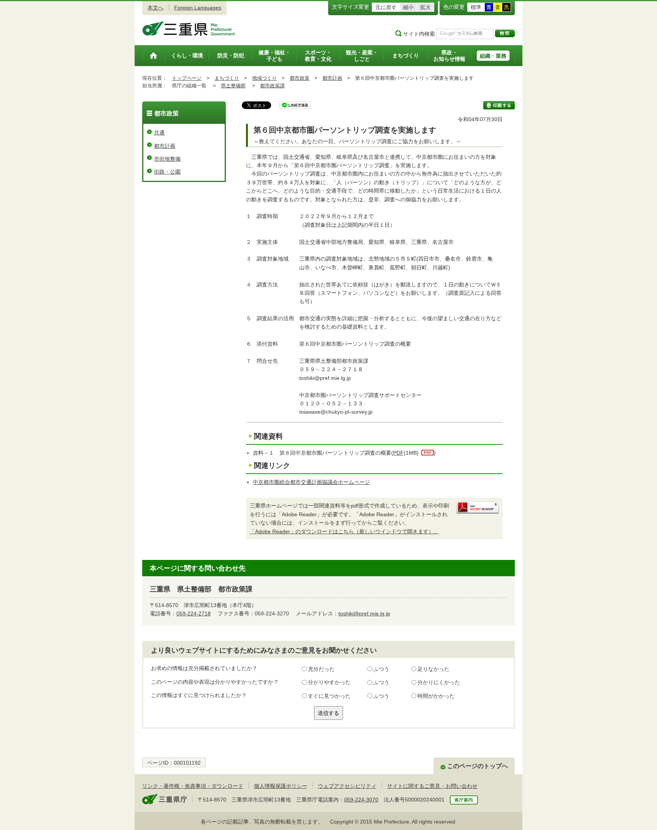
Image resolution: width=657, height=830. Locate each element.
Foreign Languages (197, 8)
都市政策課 (272, 86)
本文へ (155, 8)
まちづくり (226, 78)
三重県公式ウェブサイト (188, 28)
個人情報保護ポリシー (280, 786)
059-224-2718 (193, 613)
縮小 (408, 7)
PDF (398, 453)
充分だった (321, 669)
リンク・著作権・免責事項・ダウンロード (192, 786)
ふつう (381, 669)
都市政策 (299, 78)
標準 (476, 7)
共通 (159, 133)
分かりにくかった (438, 682)
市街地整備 (167, 159)
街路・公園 (167, 172)
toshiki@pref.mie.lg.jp (364, 613)
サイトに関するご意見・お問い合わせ (432, 786)
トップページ (187, 78)
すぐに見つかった (329, 696)
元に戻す (386, 7)
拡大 (425, 7)
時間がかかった (436, 696)
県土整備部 (233, 86)
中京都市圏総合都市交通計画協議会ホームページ (311, 482)
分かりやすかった (329, 682)
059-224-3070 (361, 800)
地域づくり (264, 78)
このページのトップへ (477, 766)
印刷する (499, 105)
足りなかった (433, 669)
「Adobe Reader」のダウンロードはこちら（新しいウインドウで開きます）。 (344, 531)
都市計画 (332, 78)
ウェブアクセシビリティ (347, 786)
